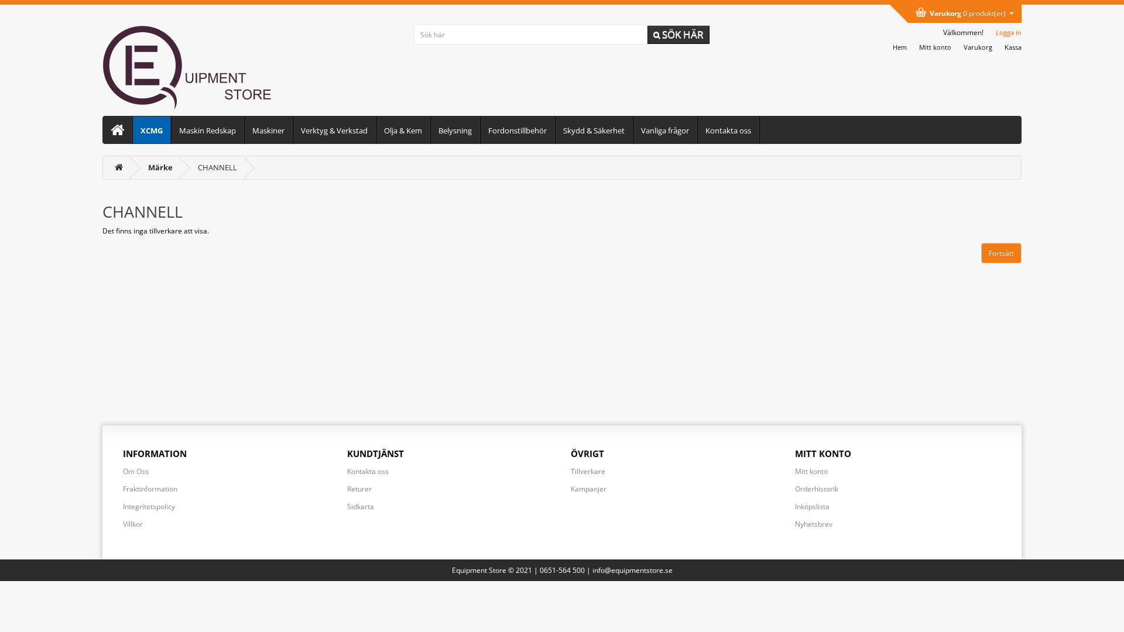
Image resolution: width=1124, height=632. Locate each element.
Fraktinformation (150, 489)
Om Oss (136, 471)
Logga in (1009, 32)
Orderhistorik (816, 489)
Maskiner (268, 130)
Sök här (682, 34)
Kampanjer (588, 489)
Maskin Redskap (207, 130)
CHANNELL (217, 167)
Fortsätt (1001, 253)
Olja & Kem (403, 130)
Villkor (133, 524)
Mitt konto (811, 471)
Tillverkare (588, 471)
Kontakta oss (728, 130)
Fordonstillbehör (517, 130)
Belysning (455, 130)
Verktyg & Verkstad (334, 130)
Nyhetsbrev (813, 524)
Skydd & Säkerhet (594, 130)
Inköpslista (812, 506)
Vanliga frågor (665, 130)
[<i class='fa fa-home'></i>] (119, 167)
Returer (359, 489)
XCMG (151, 130)
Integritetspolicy (149, 506)
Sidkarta (360, 506)
